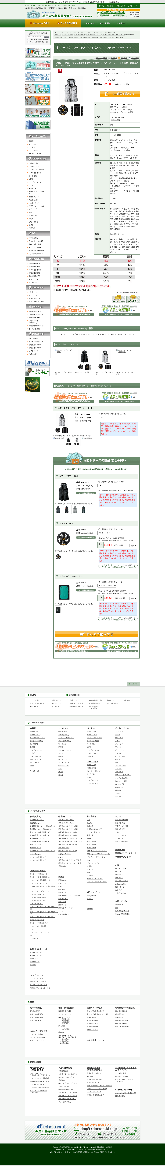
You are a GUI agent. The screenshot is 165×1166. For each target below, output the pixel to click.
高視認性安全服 (34, 273)
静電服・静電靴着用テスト (39, 1081)
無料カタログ (34, 706)
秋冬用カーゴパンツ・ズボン (68, 829)
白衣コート (119, 878)
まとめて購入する (129, 565)
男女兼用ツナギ (92, 1023)
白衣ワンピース (120, 868)
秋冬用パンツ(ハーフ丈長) (67, 851)
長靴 (88, 872)
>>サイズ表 (115, 120)
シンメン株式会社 (121, 778)
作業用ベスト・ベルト (36, 206)
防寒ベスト (62, 892)
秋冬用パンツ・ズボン (66, 823)
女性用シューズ (92, 1030)
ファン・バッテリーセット (39, 932)
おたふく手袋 (120, 784)
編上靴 (89, 823)
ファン (32, 929)
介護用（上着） (120, 884)
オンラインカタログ (36, 342)
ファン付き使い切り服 (38, 926)
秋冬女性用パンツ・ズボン (67, 835)
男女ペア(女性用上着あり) (96, 1011)
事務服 (60, 756)
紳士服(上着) (33, 200)
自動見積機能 (120, 1096)
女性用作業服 (91, 1017)
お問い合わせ (120, 6)
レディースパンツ (64, 854)
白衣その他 (33, 215)
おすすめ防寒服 (35, 1020)
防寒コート (62, 883)
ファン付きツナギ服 (37, 920)
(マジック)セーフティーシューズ (98, 854)
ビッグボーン (120, 750)
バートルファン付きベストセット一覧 (95, 32)
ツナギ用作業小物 (121, 841)
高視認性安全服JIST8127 (67, 1099)
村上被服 (118, 790)
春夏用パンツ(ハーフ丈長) (67, 844)
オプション (34, 938)
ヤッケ (60, 911)
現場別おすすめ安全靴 (36, 250)
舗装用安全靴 (91, 841)
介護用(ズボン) (120, 893)
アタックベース (120, 766)
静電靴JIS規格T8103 (94, 1079)
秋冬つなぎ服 (120, 823)
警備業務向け (120, 1017)
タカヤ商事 (119, 772)
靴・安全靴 (33, 176)
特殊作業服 (119, 904)
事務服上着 (33, 188)
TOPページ (57, 32)
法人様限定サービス (36, 254)
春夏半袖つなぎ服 (121, 826)
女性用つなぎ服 (120, 835)
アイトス (118, 747)
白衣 (30, 212)
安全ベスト (34, 958)
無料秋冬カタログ (35, 348)
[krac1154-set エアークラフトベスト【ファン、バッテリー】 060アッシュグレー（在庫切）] (105, 360)
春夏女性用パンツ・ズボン (67, 832)
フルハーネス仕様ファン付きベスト (42, 917)
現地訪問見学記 (34, 276)
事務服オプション (35, 197)
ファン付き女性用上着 (38, 897)
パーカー (33, 965)
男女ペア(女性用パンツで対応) (97, 1014)
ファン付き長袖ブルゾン (38, 894)
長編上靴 (90, 826)
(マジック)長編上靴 (93, 832)
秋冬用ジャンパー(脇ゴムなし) (40, 829)
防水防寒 (61, 1026)
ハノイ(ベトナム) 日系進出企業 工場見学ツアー (41, 1074)
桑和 (116, 762)
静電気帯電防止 (34, 267)
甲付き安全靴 (91, 848)
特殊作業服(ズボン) (122, 911)
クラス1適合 (64, 1043)
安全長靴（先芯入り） (95, 879)
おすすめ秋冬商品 (36, 1017)
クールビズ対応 (63, 1029)
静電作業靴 (65, 1023)
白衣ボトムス (120, 874)
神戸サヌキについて (36, 298)
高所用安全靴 (91, 844)
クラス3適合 (64, 1039)
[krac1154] (58, 509)
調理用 (31, 219)
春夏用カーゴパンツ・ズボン (68, 826)
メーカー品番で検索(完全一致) (38, 39)
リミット (118, 769)
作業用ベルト (34, 962)
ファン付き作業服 (79, 34)
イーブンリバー (120, 756)
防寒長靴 (90, 875)
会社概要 (110, 6)
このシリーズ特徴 (101, 58)
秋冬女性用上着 (35, 848)
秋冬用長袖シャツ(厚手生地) (40, 835)
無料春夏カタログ (35, 345)
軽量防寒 (61, 889)
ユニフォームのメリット (67, 1077)
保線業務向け (120, 1014)
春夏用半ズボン (63, 848)
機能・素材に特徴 (35, 244)
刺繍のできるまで (64, 1086)
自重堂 (31, 141)
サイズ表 (114, 58)
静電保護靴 (65, 1021)
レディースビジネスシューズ (97, 882)
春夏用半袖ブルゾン (37, 838)
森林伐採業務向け (121, 1011)
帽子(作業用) (91, 896)
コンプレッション (35, 182)
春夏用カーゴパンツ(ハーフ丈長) (69, 860)
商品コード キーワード (34, 36)
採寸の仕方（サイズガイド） (68, 1083)
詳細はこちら (114, 2)
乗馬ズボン (62, 866)
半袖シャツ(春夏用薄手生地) (40, 841)
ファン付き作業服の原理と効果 (88, 37)
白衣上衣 (118, 871)
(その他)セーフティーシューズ (97, 857)
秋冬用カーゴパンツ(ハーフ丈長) (69, 863)
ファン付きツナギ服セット (39, 891)
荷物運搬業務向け (121, 1023)
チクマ (117, 735)
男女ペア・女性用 (35, 247)
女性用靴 (90, 835)
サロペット (119, 838)
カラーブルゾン (35, 854)
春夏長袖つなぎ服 (121, 820)
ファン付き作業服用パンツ (39, 923)
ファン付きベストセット (93, 34)
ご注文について (34, 292)
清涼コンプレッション (38, 982)
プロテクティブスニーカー (96, 863)
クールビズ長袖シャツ (38, 857)
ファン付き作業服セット (38, 874)
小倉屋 (117, 759)
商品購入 (124, 58)
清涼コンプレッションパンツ (40, 988)
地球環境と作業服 (121, 1076)
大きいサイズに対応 (36, 241)
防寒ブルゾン (63, 880)
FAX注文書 (32, 354)
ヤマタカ (118, 753)
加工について (33, 295)
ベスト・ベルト (35, 756)
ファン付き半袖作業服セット (40, 880)
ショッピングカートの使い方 (125, 1093)
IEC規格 (90, 1076)
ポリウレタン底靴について (67, 1096)
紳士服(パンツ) (34, 203)
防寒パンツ (62, 886)
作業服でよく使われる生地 (67, 1074)
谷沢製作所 (119, 787)
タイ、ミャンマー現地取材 (39, 1078)
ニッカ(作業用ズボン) (122, 914)
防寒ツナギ (62, 902)
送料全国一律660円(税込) (33, 322)
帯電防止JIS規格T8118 (95, 1073)
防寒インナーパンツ (65, 908)
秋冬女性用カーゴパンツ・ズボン (70, 841)
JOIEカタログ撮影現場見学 (39, 1087)
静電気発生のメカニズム (95, 1082)
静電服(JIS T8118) (64, 1011)
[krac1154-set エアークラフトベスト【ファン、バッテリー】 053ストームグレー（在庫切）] (64, 360)
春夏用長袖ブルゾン (37, 820)
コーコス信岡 (33, 150)
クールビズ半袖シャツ (38, 860)
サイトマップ (132, 6)
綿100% (61, 1032)
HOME (101, 6)
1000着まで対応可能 (36, 314)
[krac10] (58, 609)
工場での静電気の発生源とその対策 (99, 1086)
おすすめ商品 (33, 238)
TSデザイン (119, 793)
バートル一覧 (78, 32)
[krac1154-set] (58, 438)
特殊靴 (89, 838)
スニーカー (91, 860)
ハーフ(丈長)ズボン (37, 1040)
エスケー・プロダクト (123, 775)
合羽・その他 (33, 222)
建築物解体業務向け (122, 1020)
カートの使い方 (34, 282)
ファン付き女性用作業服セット (41, 877)
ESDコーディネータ (94, 1092)
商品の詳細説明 (34, 263)
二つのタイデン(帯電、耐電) (97, 1089)
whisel (32, 766)
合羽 (116, 908)
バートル (32, 147)
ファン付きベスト (36, 904)
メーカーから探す (67, 32)
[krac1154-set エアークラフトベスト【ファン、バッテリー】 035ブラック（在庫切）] (84, 360)
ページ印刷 (135, 58)
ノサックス (119, 744)
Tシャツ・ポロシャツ (36, 169)
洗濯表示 (61, 1080)
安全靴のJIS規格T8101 (66, 1089)
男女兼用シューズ (93, 1026)
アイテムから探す (67, 34)
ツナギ (31, 185)
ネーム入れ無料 (34, 329)
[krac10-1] (58, 557)
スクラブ (118, 890)
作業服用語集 (63, 1071)
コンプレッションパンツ (38, 985)
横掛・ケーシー (120, 887)
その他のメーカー (35, 153)
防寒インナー (63, 899)
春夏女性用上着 (35, 844)
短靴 (88, 820)
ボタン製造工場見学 (37, 1084)
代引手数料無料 (34, 317)
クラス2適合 (64, 1041)
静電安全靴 (65, 1019)
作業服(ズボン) (34, 166)
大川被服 (118, 797)
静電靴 (89, 866)
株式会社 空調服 (121, 781)
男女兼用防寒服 (92, 1020)
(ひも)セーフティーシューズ (97, 851)
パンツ (60, 857)
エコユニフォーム (35, 279)
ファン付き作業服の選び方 (70, 37)
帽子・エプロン (34, 209)
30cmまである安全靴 (37, 1037)
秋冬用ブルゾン (35, 823)
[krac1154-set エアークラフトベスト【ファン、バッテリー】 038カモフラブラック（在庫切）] (125, 360)
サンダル (90, 869)
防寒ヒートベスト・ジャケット (69, 896)
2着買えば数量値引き (36, 326)
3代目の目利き (35, 1011)
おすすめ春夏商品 (36, 1014)
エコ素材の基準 (120, 1073)
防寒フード (62, 905)
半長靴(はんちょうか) (94, 829)
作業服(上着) (33, 163)
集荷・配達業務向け (122, 1026)
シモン (117, 741)
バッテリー (34, 935)
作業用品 (32, 228)
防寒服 (31, 179)
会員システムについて (36, 302)
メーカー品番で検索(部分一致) (38, 42)
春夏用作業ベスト (36, 955)
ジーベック (33, 144)
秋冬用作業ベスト (36, 952)
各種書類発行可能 (35, 311)
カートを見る (34, 700)
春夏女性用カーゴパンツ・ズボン (70, 838)
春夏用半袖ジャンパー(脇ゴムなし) (42, 851)
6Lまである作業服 (36, 1034)
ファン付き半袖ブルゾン (38, 900)
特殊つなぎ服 (120, 829)
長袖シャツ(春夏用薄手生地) (40, 832)
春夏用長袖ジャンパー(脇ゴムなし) (42, 826)
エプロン (90, 899)
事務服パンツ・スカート (36, 192)
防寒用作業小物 (63, 914)
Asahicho (34, 771)
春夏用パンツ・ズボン (66, 820)
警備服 (31, 225)
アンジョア (119, 731)
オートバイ (119, 738)
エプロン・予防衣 (121, 881)
